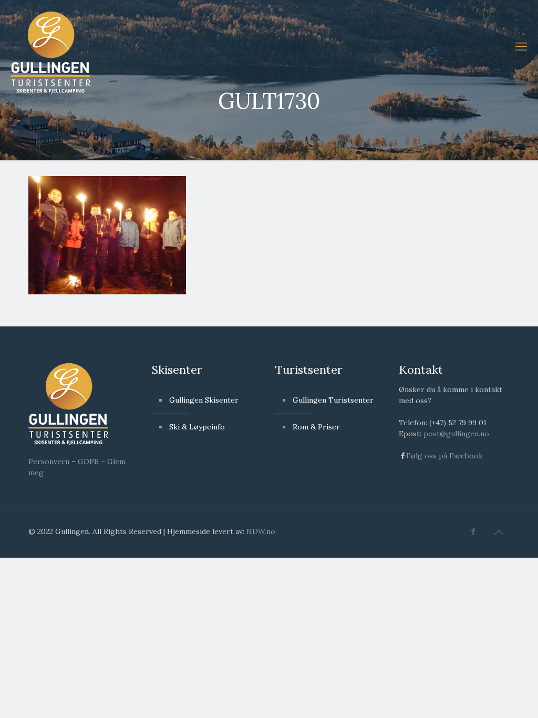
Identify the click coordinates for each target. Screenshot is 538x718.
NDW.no (260, 531)
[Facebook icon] (473, 531)
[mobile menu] (521, 46)
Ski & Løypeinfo (197, 427)
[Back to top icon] (499, 532)
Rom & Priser (316, 427)
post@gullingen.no (456, 433)
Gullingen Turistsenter (333, 400)
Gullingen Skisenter (204, 400)
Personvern (48, 461)
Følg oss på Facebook (444, 455)
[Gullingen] (50, 52)
